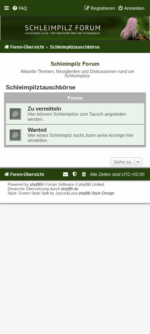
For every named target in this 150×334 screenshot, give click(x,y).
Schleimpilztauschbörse (40, 87)
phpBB (36, 184)
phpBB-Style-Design (96, 193)
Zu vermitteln (44, 109)
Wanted (37, 130)
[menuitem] (19, 8)
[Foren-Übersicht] (75, 22)
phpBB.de (69, 189)
